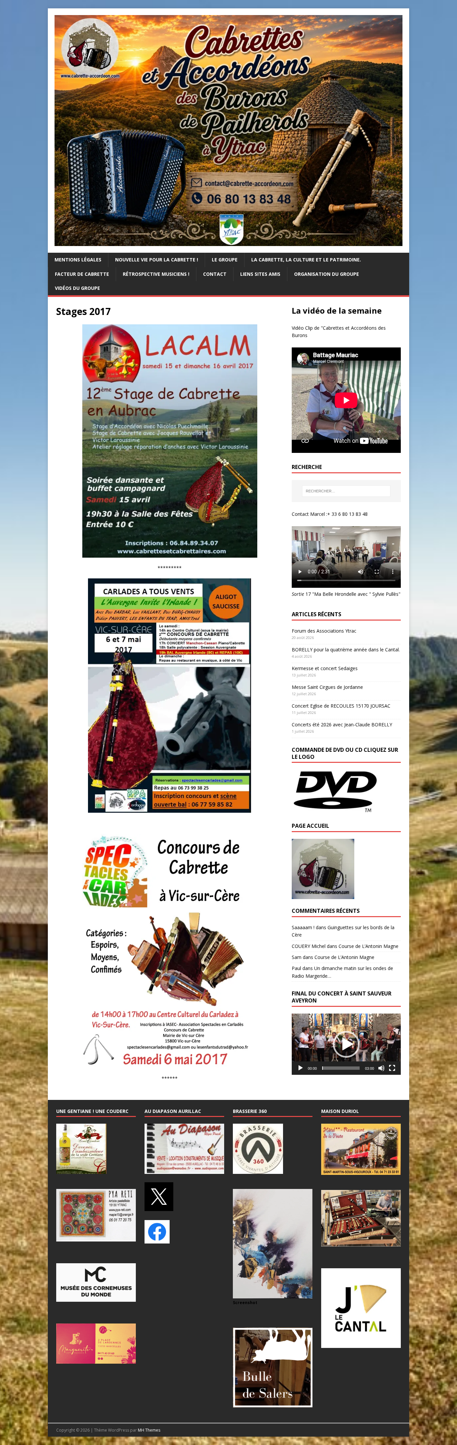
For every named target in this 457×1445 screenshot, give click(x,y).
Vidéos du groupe (77, 288)
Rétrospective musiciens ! (156, 274)
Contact (214, 274)
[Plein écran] (392, 1068)
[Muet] (381, 1068)
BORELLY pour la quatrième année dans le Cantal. (346, 649)
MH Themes (149, 1430)
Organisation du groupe (326, 274)
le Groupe (225, 259)
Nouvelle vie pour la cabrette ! (156, 259)
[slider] (341, 1068)
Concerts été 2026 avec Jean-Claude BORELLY (342, 724)
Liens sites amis (260, 274)
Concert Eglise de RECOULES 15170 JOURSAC (341, 706)
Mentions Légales (78, 259)
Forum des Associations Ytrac (324, 631)
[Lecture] (300, 1068)
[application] (346, 1044)
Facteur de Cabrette (82, 274)
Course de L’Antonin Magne (368, 946)
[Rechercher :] (346, 491)
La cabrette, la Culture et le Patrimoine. (306, 259)
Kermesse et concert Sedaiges (325, 668)
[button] (346, 1044)
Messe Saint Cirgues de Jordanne (327, 687)
